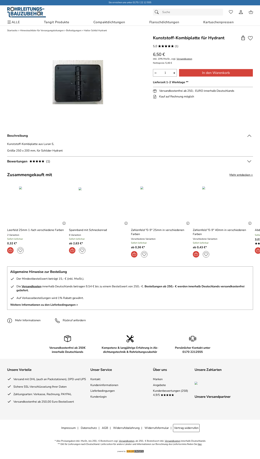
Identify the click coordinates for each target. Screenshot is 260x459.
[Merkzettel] (231, 12)
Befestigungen (73, 30)
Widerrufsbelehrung (126, 428)
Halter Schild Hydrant (95, 30)
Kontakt (95, 379)
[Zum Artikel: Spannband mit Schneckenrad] (99, 205)
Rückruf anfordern (74, 320)
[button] (243, 38)
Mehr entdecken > (241, 175)
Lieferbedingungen (102, 391)
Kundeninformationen (104, 385)
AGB (105, 428)
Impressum (68, 428)
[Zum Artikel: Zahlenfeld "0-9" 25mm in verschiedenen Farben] (161, 205)
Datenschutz (89, 428)
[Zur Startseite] (26, 12)
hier (200, 444)
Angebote (159, 385)
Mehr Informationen (28, 320)
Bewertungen (28, 161)
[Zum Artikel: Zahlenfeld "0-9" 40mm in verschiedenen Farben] (223, 205)
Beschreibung (17, 135)
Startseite (12, 30)
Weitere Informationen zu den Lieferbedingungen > (44, 305)
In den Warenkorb (216, 72)
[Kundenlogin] (241, 12)
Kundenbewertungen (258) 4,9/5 (170, 393)
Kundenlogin (98, 397)
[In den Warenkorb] (10, 250)
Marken (158, 379)
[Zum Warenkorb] (251, 12)
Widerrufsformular (157, 428)
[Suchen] (157, 12)
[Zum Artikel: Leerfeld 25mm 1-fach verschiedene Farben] (37, 205)
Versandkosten (184, 58)
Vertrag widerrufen (186, 428)
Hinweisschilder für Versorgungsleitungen (42, 30)
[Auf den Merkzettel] (250, 38)
